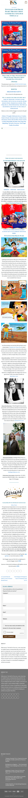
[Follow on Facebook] (2, 694)
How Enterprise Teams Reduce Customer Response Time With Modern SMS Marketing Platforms (15, 778)
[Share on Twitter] (12, 571)
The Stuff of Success (17, 106)
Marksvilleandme (16, 103)
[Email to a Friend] (15, 571)
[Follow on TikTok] (7, 694)
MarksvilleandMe (8, 121)
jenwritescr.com (14, 376)
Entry (12, 505)
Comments (7, 773)
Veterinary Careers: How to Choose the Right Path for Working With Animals (15, 771)
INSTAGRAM (20, 189)
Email (4, 612)
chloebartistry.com (19, 420)
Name (4, 605)
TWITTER (13, 189)
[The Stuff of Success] (14, 2)
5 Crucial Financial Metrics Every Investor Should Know (6, 578)
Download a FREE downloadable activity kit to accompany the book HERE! (14, 231)
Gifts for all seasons (15, 101)
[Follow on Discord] (18, 694)
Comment (5, 593)
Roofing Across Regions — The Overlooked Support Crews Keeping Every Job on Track (16, 765)
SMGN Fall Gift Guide (20, 84)
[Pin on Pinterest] (18, 571)
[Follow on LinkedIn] (13, 697)
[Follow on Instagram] (5, 694)
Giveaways (14, 7)
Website (5, 618)
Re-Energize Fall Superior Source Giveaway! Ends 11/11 (21, 578)
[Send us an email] (10, 694)
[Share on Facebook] (10, 571)
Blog (14, 793)
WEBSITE (6, 189)
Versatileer (14, 108)
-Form (15, 505)
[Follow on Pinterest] (13, 694)
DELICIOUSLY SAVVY (14, 92)
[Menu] (2, 2)
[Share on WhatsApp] (7, 571)
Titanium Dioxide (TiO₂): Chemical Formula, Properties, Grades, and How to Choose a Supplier (16, 760)
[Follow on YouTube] (15, 694)
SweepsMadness (14, 105)
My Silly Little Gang (18, 121)
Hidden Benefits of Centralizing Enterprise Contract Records (15, 784)
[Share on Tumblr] (20, 571)
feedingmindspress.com (14, 472)
